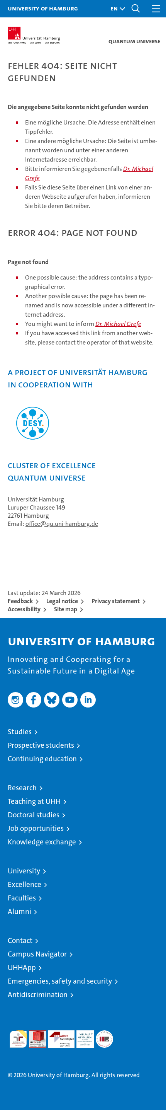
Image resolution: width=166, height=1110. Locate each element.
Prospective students (41, 745)
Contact (20, 940)
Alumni (19, 911)
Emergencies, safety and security (60, 981)
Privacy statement (115, 601)
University (24, 871)
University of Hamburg (43, 8)
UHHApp (22, 967)
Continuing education (42, 759)
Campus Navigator (37, 954)
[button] (115, 8)
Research (22, 788)
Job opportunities (36, 828)
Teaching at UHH (34, 801)
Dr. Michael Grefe (118, 324)
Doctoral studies (33, 815)
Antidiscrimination (38, 994)
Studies (20, 732)
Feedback (20, 601)
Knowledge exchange (42, 842)
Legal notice (62, 601)
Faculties (22, 898)
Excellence (24, 884)
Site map (65, 609)
